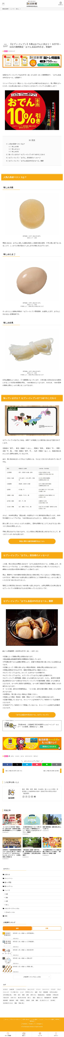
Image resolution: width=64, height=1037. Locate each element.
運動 (7, 897)
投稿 (6, 916)
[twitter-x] (29, 797)
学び (40, 992)
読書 (33, 1000)
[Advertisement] (32, 28)
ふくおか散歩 (34, 1019)
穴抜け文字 (6, 997)
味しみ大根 (15, 146)
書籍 (23, 995)
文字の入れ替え (53, 992)
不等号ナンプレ (29, 992)
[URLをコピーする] (56, 764)
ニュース (7, 890)
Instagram (39, 1023)
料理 (15, 995)
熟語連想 (48, 995)
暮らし (5, 51)
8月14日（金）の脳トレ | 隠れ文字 (22, 958)
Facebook (24, 1023)
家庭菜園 (45, 992)
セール (22, 756)
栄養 (27, 995)
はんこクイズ (31, 989)
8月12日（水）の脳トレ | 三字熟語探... (23, 941)
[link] (23, 797)
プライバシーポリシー (15, 1019)
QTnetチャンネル (10, 912)
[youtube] (35, 797)
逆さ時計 (53, 1000)
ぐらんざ (41, 1019)
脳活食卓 (12, 1000)
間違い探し (21, 1003)
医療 (7, 894)
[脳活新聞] (32, 2)
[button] (3, 3)
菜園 (17, 1000)
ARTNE (57, 1019)
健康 (36, 992)
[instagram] (32, 797)
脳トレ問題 (8, 882)
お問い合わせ (25, 1019)
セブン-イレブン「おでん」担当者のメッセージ (25, 157)
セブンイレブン (28, 756)
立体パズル (13, 997)
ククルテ (53, 989)
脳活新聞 (11, 798)
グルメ (59, 989)
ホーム (6, 1019)
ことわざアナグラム (21, 989)
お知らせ (7, 874)
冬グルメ (36, 756)
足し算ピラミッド (44, 1000)
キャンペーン (9, 878)
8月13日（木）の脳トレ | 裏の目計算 (23, 950)
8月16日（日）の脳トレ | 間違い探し (23, 966)
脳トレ (29, 997)
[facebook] (26, 797)
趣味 (37, 1000)
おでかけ (5, 989)
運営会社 (32, 1021)
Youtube (31, 1023)
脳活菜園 (5, 1000)
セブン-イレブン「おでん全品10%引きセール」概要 (26, 161)
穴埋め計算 (55, 995)
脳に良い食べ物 (22, 997)
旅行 (19, 995)
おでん (12, 756)
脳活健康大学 (47, 997)
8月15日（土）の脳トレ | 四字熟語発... (23, 933)
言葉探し (22, 1000)
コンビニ (17, 756)
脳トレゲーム (9, 886)
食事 (7, 901)
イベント (38, 989)
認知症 (28, 1000)
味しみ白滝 (15, 151)
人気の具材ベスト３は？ (17, 144)
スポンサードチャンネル (12, 908)
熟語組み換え (41, 995)
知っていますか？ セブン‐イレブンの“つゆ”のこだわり (27, 154)
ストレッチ (6, 992)
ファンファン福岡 (49, 1019)
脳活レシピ (39, 997)
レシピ (22, 992)
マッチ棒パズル (14, 992)
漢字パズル (33, 995)
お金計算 (12, 989)
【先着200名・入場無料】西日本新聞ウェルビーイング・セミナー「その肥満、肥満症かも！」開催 (38, 726)
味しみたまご (16, 149)
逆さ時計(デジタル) (8, 1003)
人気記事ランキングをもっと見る (32, 977)
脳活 (34, 997)
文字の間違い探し (7, 995)
